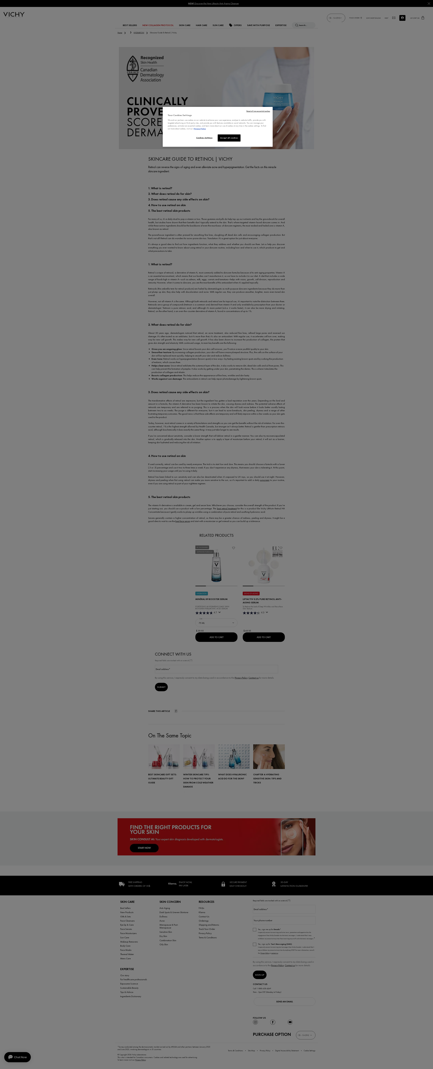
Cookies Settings (204, 137)
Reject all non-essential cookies (258, 111)
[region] (218, 127)
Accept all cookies (229, 138)
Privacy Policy (200, 128)
